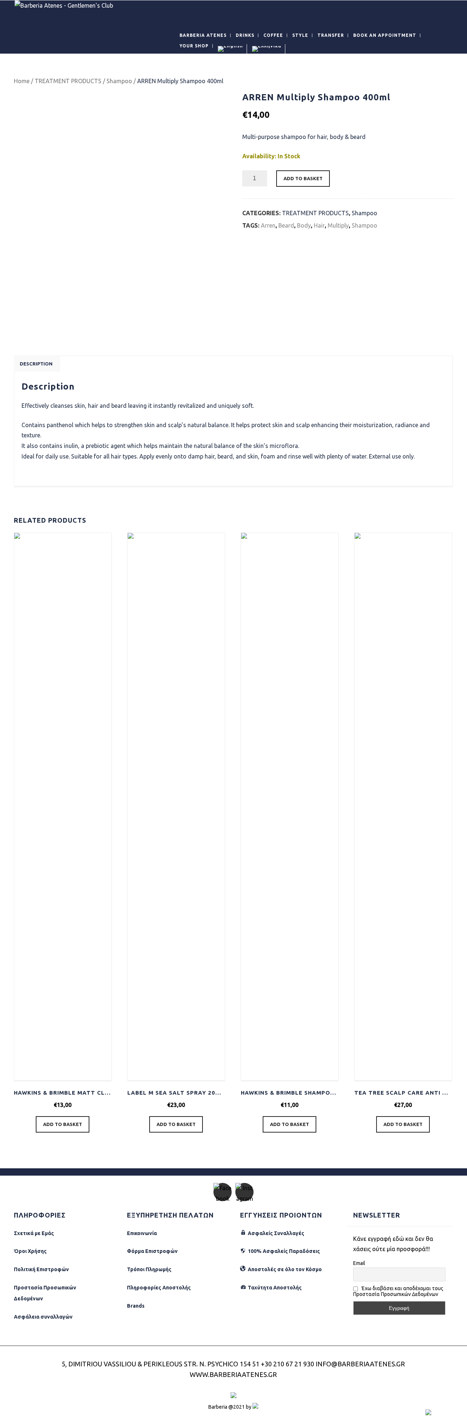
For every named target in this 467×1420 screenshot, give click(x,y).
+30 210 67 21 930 (287, 1363)
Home (22, 81)
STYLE (300, 35)
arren (268, 225)
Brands (135, 1306)
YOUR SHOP (194, 46)
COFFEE (273, 35)
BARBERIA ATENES (203, 35)
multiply (338, 225)
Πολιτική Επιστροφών (41, 1269)
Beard (286, 225)
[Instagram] (244, 1192)
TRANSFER (330, 35)
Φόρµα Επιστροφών (152, 1251)
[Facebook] (222, 1192)
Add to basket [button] (62, 1124)
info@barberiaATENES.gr (360, 1363)
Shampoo (119, 81)
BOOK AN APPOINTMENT (384, 35)
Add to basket (303, 178)
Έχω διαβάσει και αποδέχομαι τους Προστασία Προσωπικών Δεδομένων (398, 1291)
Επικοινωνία (142, 1233)
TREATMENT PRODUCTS (68, 81)
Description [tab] (36, 363)
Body (304, 225)
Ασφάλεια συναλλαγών (43, 1317)
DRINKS (245, 35)
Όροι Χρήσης (30, 1251)
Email (359, 1263)
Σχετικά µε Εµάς (34, 1233)
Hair (319, 225)
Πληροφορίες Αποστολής (159, 1288)
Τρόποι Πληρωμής (149, 1269)
